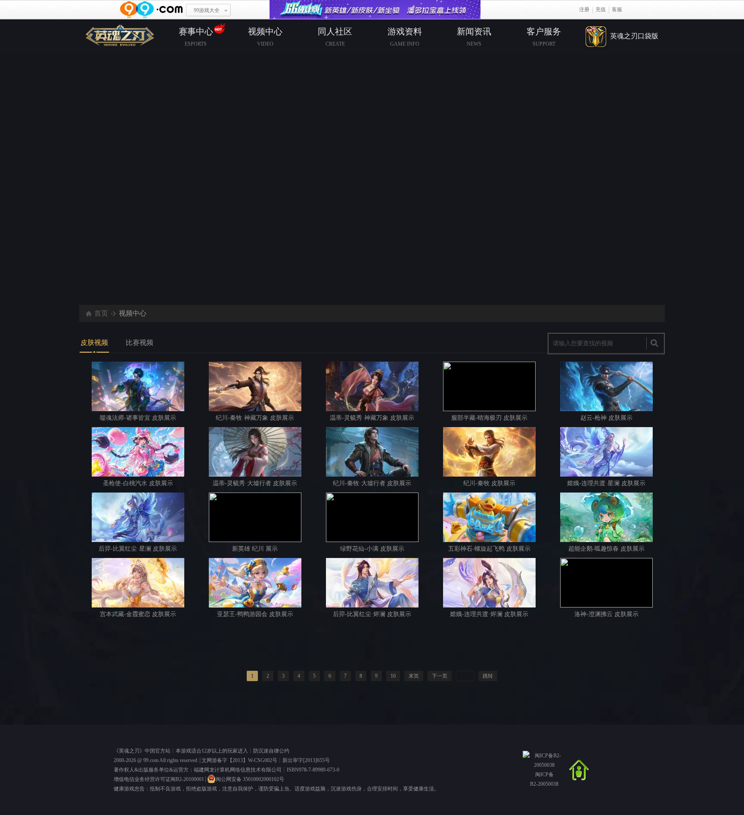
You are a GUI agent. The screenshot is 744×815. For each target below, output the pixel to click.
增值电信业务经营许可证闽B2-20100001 (159, 779)
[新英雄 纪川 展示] (255, 517)
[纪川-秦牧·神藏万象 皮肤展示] (255, 386)
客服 (617, 9)
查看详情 (377, 263)
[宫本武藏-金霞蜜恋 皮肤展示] (138, 582)
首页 (101, 313)
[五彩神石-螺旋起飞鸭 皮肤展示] (489, 517)
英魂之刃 (129, 751)
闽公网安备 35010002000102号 (250, 779)
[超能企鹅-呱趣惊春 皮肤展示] (606, 517)
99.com (150, 760)
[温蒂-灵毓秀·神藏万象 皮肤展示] (372, 386)
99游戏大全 (207, 10)
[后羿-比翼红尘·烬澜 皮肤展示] (372, 582)
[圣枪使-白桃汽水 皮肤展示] (138, 452)
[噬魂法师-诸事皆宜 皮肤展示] (138, 386)
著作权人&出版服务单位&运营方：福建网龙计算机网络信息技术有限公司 (198, 770)
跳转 (488, 676)
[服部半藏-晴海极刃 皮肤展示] (489, 386)
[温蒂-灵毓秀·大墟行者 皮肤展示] (255, 452)
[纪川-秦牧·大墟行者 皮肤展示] (372, 452)
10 (393, 676)
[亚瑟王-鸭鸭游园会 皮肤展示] (255, 582)
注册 (584, 9)
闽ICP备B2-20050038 (544, 779)
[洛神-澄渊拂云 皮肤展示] (606, 582)
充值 (600, 9)
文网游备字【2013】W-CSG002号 (239, 760)
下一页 (439, 676)
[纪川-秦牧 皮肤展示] (489, 452)
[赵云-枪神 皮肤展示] (606, 386)
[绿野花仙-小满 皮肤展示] (372, 517)
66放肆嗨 (375, 9)
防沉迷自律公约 (271, 751)
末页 (414, 676)
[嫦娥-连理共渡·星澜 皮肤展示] (606, 452)
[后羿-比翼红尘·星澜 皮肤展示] (138, 517)
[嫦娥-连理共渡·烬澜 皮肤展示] (489, 582)
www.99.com (151, 9)
